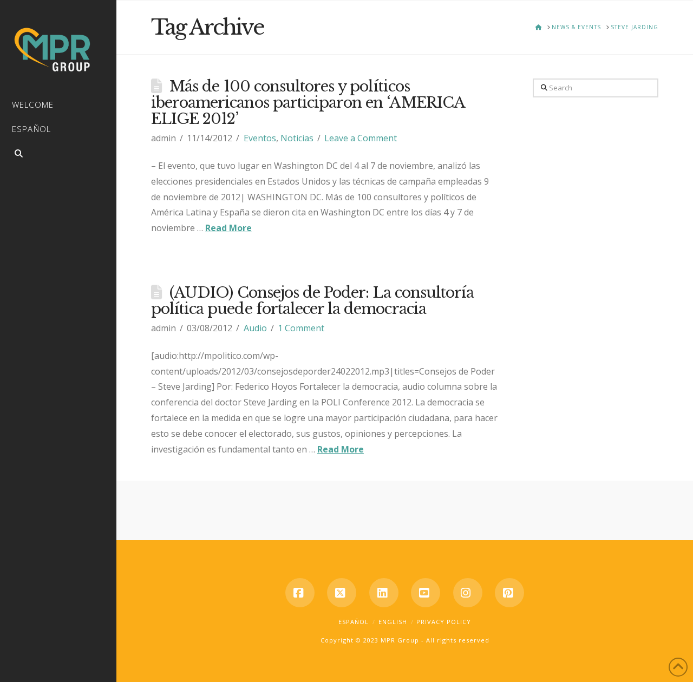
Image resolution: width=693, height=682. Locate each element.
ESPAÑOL (353, 622)
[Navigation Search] (58, 155)
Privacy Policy (443, 622)
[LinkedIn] (383, 592)
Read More (228, 228)
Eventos (260, 138)
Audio (255, 328)
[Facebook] (300, 592)
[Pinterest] (509, 592)
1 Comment (301, 328)
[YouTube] (425, 592)
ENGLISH (392, 622)
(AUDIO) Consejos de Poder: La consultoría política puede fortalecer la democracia (312, 301)
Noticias (296, 138)
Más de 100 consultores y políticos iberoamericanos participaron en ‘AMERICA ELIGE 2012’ (308, 102)
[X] (341, 592)
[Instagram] (467, 592)
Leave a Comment (360, 138)
